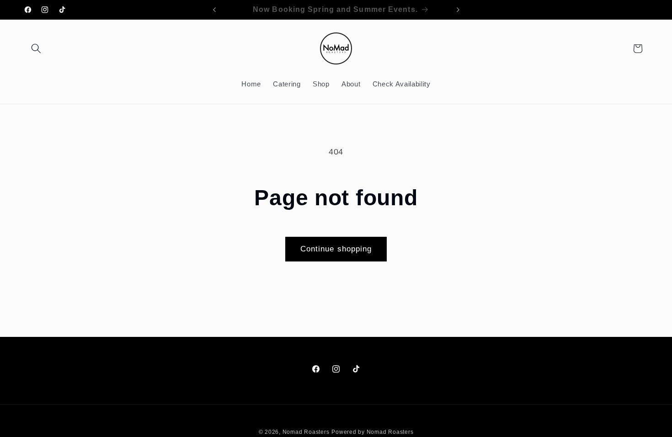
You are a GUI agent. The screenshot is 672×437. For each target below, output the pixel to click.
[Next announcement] (458, 9)
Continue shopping (336, 249)
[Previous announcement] (214, 9)
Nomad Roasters (306, 432)
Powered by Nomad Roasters (372, 432)
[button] (36, 48)
